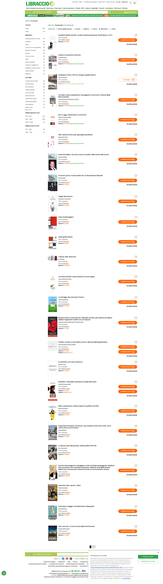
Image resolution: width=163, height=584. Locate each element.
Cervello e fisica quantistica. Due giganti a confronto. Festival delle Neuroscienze (84, 96)
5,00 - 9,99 (35, 116)
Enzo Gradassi (35, 87)
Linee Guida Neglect (66, 217)
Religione (35, 74)
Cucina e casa (35, 56)
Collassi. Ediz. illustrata (67, 257)
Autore (77, 29)
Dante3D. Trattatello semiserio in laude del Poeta (77, 382)
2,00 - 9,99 (35, 129)
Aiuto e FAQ (101, 2)
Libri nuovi (50, 8)
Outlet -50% (80, 8)
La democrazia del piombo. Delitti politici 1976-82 (77, 446)
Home (27, 21)
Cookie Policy (126, 578)
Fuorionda (64, 37)
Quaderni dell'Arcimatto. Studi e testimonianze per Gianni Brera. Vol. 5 (85, 35)
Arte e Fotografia (35, 62)
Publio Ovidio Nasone (77, 322)
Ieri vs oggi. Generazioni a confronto (72, 115)
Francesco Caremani (64, 199)
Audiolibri (94, 8)
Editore (86, 29)
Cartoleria (109, 8)
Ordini (80, 2)
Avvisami (126, 80)
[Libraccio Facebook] (63, 559)
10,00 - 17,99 (35, 132)
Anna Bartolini (35, 104)
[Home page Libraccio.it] (40, 6)
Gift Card (117, 8)
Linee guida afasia (65, 237)
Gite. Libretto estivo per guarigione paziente (75, 135)
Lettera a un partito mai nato (69, 55)
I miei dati (75, 2)
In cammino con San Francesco (70, 362)
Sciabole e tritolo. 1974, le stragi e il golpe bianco (77, 75)
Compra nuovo (126, 40)
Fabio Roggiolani (63, 299)
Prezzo (95, 29)
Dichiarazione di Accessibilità (75, 564)
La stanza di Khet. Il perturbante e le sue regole (76, 277)
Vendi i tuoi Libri (110, 2)
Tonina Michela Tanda (64, 279)
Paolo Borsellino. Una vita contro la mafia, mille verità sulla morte (83, 154)
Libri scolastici (35, 8)
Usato (35, 31)
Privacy (75, 562)
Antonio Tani (35, 107)
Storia (35, 44)
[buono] (81, 15)
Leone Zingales (62, 157)
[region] (124, 565)
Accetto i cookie (148, 557)
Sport (35, 59)
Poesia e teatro (35, 71)
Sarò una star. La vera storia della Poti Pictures (76, 526)
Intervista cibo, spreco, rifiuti (69, 485)
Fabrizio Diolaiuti (35, 90)
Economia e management (35, 47)
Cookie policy (84, 562)
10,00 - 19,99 (35, 119)
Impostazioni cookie (148, 561)
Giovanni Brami (62, 344)
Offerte (124, 8)
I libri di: (51, 25)
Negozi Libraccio (129, 12)
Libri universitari (68, 8)
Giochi (102, 8)
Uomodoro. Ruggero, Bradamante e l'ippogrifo (76, 506)
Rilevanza (104, 29)
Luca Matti (61, 259)
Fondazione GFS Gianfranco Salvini (68, 99)
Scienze (35, 53)
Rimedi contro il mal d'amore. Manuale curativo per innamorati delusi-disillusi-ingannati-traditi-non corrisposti (85, 319)
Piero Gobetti (61, 178)
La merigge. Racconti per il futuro (71, 297)
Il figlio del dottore (65, 196)
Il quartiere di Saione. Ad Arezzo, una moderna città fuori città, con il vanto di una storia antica (84, 427)
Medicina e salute (35, 50)
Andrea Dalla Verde (35, 98)
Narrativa (35, 41)
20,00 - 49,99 (35, 122)
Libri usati (58, 8)
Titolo (113, 29)
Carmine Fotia (35, 84)
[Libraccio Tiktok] (71, 559)
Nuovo (35, 28)
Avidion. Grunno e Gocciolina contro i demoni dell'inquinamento (82, 342)
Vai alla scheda (131, 44)
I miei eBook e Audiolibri (90, 2)
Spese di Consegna (49, 562)
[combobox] (82, 12)
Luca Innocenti (35, 93)
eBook (88, 8)
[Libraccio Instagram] (67, 559)
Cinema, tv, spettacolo (35, 65)
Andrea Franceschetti (35, 81)
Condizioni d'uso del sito (56, 564)
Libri (34, 12)
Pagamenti (61, 562)
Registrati (125, 2)
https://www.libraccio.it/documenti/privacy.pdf (106, 567)
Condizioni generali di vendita (37, 564)
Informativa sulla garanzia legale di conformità (62, 566)
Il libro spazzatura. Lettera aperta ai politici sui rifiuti (78, 406)
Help (69, 562)
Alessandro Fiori (35, 95)
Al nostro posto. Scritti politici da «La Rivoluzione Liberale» (80, 175)
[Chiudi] (158, 552)
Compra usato (126, 352)
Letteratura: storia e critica (35, 68)
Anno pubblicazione (65, 29)
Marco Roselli (71, 344)
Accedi (118, 2)
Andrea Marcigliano (35, 101)
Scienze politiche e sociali (35, 38)
